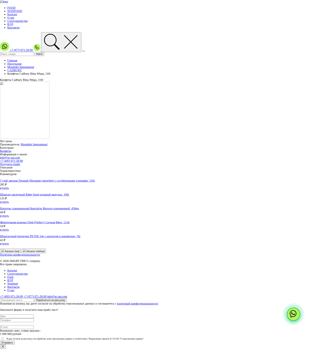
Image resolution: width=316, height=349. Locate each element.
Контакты (13, 27)
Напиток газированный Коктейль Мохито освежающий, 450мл (39, 208)
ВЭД (10, 24)
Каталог (12, 14)
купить (4, 187)
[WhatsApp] (293, 314)
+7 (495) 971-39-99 (11, 160)
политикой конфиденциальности (137, 303)
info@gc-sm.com (10, 157)
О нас (10, 17)
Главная (12, 60)
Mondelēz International (20, 67)
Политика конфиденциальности (20, 254)
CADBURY (14, 70)
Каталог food (11, 251)
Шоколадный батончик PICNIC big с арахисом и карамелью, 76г (40, 236)
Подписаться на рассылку (50, 300)
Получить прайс (10, 164)
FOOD (11, 7)
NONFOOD (14, 11)
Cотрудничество (17, 273)
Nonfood (12, 283)
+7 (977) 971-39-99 (21, 50)
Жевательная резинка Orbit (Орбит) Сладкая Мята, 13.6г (35, 222)
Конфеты (5, 151)
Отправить (7, 342)
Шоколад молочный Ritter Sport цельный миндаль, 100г (34, 194)
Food (10, 277)
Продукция (14, 63)
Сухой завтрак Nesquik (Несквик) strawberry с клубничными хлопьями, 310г (47, 180)
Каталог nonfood (35, 251)
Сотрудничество (17, 20)
